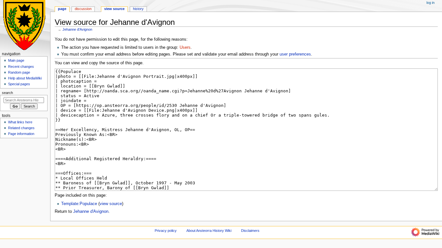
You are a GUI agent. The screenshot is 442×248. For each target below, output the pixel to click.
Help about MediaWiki (25, 78)
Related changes (21, 128)
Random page (19, 72)
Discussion (83, 9)
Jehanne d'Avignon (77, 29)
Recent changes (21, 66)
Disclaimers (250, 230)
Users (185, 47)
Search (7, 93)
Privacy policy (166, 230)
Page (62, 9)
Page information (21, 134)
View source (114, 9)
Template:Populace (79, 204)
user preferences (295, 54)
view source (111, 204)
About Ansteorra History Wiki (208, 230)
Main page (16, 60)
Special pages (19, 84)
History (138, 9)
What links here (20, 122)
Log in (430, 3)
